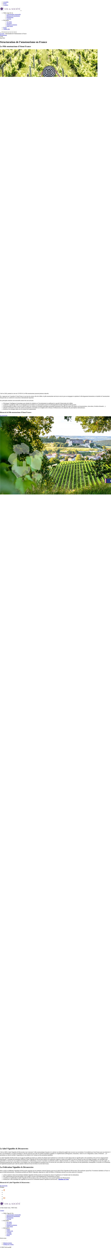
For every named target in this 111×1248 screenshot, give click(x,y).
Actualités (5, 2)
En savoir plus (3, 415)
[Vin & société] (10, 10)
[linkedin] (3, 1240)
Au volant (9, 21)
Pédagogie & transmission (13, 16)
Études (5, 27)
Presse (5, 3)
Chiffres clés (6, 29)
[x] (1, 1240)
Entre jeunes (10, 26)
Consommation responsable (14, 14)
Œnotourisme (10, 17)
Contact (2, 1210)
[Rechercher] (0, 32)
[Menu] (21, 10)
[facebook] (6, 1240)
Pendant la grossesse (12, 24)
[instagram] (5, 1240)
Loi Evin (9, 19)
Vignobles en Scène (63, 1179)
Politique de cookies (8, 1244)
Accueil (2, 33)
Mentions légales (7, 1243)
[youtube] (8, 1240)
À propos (5, 5)
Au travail (9, 23)
